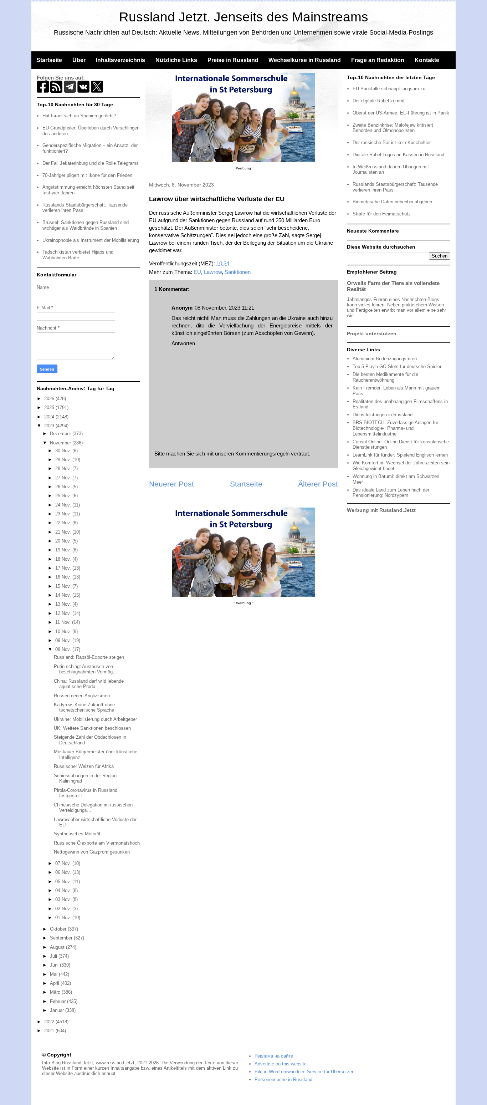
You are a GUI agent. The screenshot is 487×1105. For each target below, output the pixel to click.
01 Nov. (63, 917)
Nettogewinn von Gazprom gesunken (92, 852)
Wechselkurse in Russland (304, 60)
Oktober (59, 929)
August (58, 947)
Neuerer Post (171, 484)
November (61, 442)
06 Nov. (63, 872)
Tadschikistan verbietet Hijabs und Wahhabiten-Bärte (77, 254)
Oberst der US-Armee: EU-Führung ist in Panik (401, 113)
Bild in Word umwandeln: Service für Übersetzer (304, 1071)
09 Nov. (63, 640)
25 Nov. (63, 495)
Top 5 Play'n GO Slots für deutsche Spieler (397, 366)
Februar (58, 1001)
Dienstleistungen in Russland (382, 414)
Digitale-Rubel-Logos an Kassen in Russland (398, 154)
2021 (50, 1030)
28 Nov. (63, 468)
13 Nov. (63, 604)
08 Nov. (63, 649)
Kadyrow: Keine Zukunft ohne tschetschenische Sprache (84, 707)
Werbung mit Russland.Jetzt (381, 510)
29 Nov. (63, 459)
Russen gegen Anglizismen (82, 695)
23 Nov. (63, 513)
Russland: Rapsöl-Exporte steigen (89, 657)
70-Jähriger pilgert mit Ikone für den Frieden (87, 175)
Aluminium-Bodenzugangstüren (385, 358)
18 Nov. (63, 559)
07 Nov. (63, 863)
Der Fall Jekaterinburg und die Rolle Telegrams (90, 163)
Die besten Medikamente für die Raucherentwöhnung (385, 377)
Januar (57, 1010)
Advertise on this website (281, 1063)
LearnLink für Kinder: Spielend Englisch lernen (400, 455)
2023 (50, 425)
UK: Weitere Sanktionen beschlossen (92, 728)
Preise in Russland (232, 60)
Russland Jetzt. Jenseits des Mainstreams (243, 17)
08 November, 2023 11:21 (224, 308)
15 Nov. (63, 586)
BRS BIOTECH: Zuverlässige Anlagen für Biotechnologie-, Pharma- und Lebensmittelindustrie (395, 428)
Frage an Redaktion (377, 60)
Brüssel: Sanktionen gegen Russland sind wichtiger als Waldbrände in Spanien (85, 225)
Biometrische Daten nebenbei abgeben (392, 201)
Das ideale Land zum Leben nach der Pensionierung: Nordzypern (391, 492)
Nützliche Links (176, 60)
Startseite (49, 60)
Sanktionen (238, 272)
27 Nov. (63, 477)
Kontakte (427, 60)
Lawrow (213, 272)
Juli (54, 956)
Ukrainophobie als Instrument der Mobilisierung (90, 240)
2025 (50, 407)
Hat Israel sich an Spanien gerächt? (79, 115)
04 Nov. (63, 890)
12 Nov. (63, 613)
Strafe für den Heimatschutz (382, 214)
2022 (50, 1021)
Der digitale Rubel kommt (379, 100)
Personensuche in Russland (283, 1079)
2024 (50, 416)
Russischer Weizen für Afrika (84, 766)
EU (197, 272)
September (62, 938)
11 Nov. (63, 622)
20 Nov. (63, 541)
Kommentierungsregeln (262, 453)
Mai (54, 974)
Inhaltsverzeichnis (120, 60)
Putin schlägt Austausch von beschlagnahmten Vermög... (85, 669)
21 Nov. (63, 532)
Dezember (61, 433)
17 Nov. (63, 568)
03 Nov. (63, 899)
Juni (55, 965)
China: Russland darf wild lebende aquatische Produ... (89, 683)
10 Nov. (63, 631)
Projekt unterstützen (371, 333)
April (55, 983)
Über (79, 60)
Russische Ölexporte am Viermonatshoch (97, 843)
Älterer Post (318, 484)
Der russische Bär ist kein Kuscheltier (392, 142)
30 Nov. (63, 450)
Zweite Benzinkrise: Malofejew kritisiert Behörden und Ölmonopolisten (393, 127)
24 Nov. (63, 505)
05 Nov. (63, 881)
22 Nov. (63, 522)
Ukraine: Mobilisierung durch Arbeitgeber (95, 719)
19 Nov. (63, 549)
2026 (50, 398)
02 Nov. (63, 908)
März (56, 992)
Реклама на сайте (274, 1056)
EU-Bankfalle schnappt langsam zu (389, 88)
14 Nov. (63, 595)
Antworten (183, 343)
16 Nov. (63, 577)
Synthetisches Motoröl (77, 833)
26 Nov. (63, 486)
